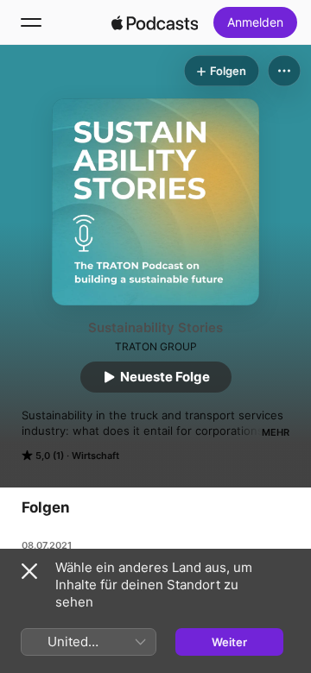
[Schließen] (29, 571)
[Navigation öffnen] (31, 22)
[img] (154, 22)
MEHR (275, 432)
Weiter (229, 642)
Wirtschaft (95, 456)
